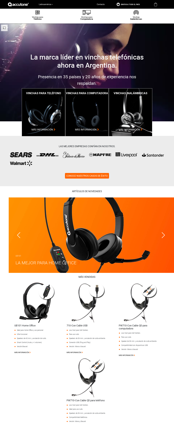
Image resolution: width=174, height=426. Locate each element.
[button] (163, 235)
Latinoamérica (45, 4)
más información (43, 129)
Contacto (101, 4)
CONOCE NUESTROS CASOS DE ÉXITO (87, 175)
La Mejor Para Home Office (46, 262)
